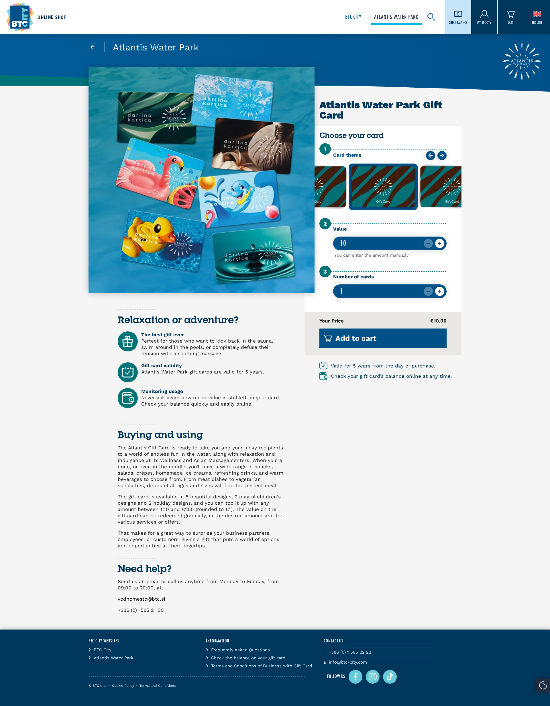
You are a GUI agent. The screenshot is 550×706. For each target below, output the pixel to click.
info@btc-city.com (348, 662)
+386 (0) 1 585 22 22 (350, 652)
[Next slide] (442, 155)
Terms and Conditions (158, 686)
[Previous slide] (430, 155)
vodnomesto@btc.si (141, 599)
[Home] (20, 17)
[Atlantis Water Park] (97, 47)
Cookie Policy (123, 686)
